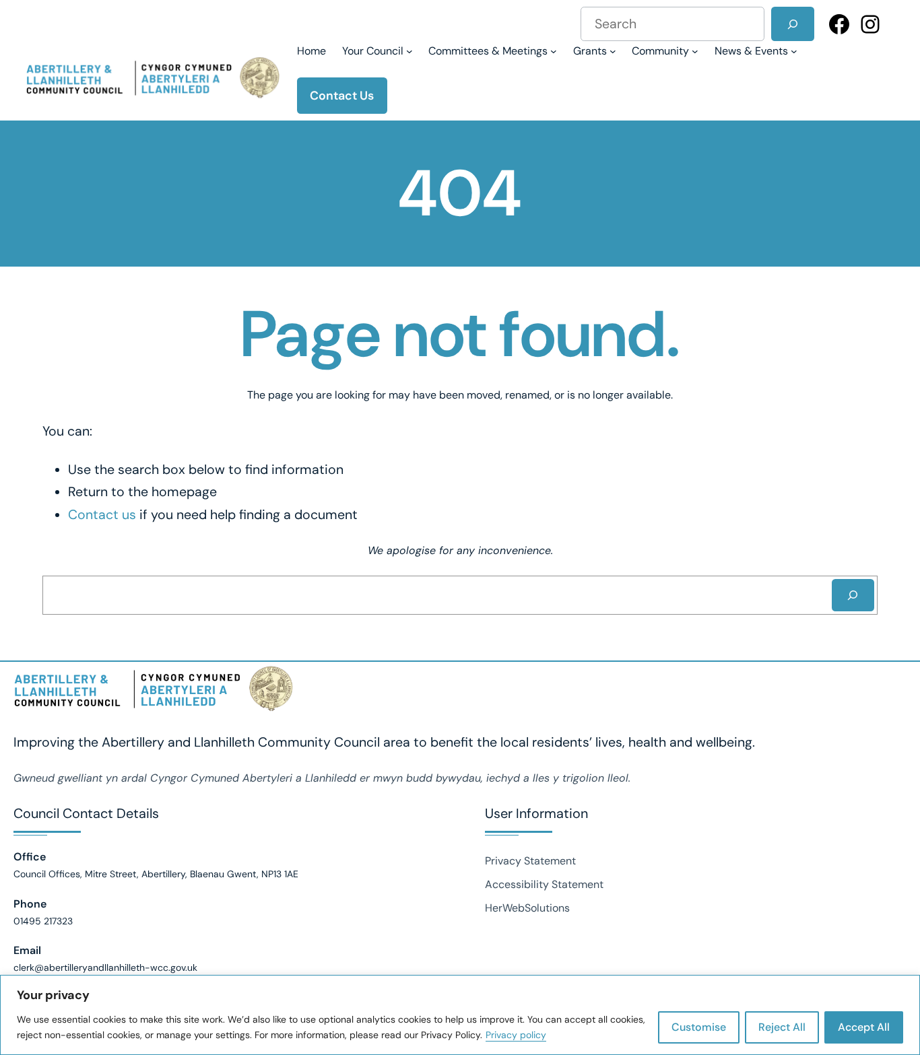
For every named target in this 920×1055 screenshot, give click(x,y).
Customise (698, 1027)
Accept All (864, 1027)
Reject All (782, 1027)
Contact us (102, 514)
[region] (460, 1015)
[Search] (792, 24)
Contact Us (342, 96)
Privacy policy (516, 1035)
